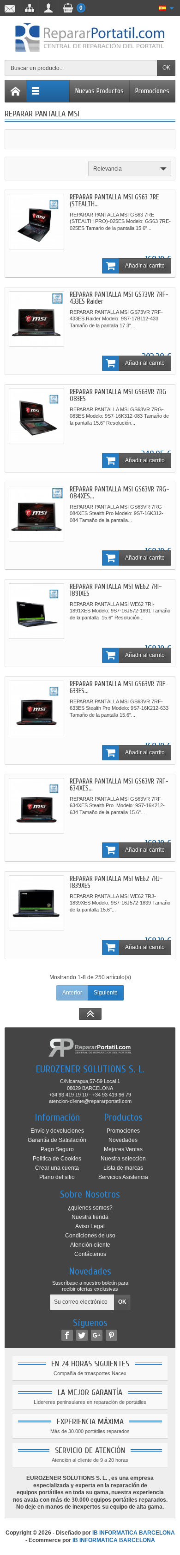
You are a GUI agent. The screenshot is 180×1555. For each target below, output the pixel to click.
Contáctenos (90, 1254)
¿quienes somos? (90, 1207)
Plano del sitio (57, 1177)
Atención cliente (90, 1245)
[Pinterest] (111, 1335)
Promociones (152, 91)
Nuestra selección (123, 1158)
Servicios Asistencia (123, 1177)
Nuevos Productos (99, 91)
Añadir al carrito (145, 265)
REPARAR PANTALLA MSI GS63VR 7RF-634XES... (119, 785)
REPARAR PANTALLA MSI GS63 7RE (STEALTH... (114, 200)
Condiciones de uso (90, 1235)
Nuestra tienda (90, 1217)
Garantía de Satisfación (57, 1140)
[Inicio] (15, 91)
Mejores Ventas (123, 1149)
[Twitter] (82, 1335)
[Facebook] (67, 1335)
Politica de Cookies (57, 1158)
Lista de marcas (123, 1168)
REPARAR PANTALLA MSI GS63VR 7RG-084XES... (119, 492)
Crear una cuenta (57, 1168)
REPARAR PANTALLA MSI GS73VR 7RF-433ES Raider (119, 298)
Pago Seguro (57, 1149)
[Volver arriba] (90, 1014)
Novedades (123, 1140)
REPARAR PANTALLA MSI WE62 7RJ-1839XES (116, 882)
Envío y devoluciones (57, 1131)
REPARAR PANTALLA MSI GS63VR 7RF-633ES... (119, 687)
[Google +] (96, 1335)
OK (166, 67)
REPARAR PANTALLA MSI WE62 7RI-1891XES (116, 590)
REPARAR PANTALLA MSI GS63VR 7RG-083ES (119, 395)
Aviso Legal (90, 1226)
